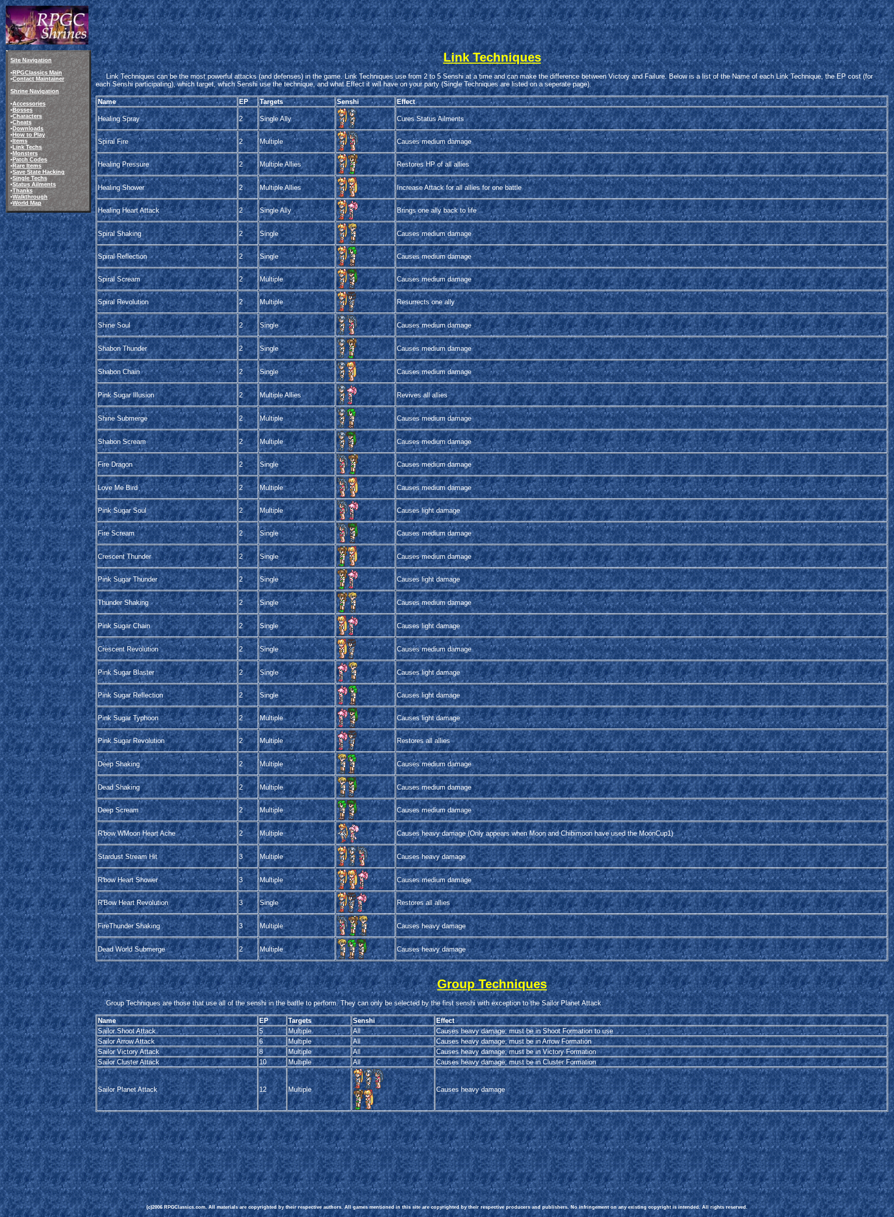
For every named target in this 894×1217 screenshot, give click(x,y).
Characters (27, 116)
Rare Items (26, 165)
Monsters (25, 153)
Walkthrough (30, 197)
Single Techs (29, 178)
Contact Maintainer (38, 79)
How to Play (28, 134)
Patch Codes (29, 159)
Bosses (22, 110)
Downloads (27, 128)
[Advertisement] (334, 1154)
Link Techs (27, 147)
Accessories (29, 103)
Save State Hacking (38, 172)
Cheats (22, 122)
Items (19, 141)
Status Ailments (34, 184)
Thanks (22, 190)
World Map (26, 203)
